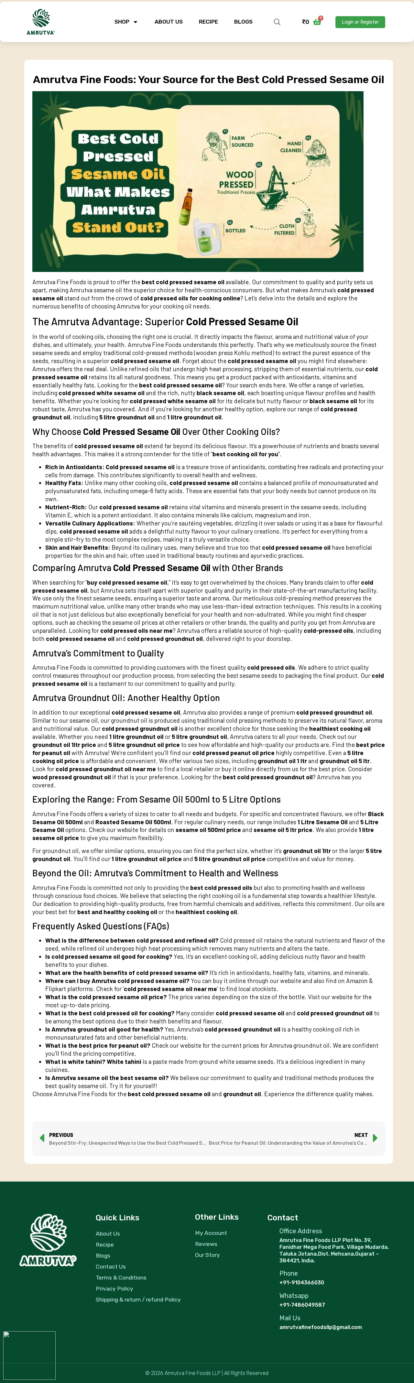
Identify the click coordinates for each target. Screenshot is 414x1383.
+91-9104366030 (301, 1283)
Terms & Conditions (121, 1277)
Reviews (206, 1244)
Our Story (207, 1255)
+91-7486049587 (302, 1305)
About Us (169, 21)
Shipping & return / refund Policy (138, 1299)
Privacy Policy (114, 1288)
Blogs (243, 21)
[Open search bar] (277, 22)
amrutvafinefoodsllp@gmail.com (320, 1327)
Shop (121, 21)
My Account (211, 1233)
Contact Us (111, 1266)
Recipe (208, 21)
